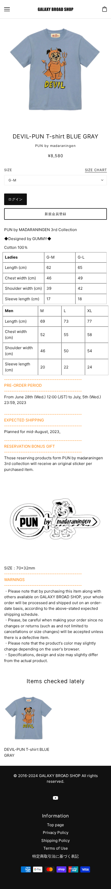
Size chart (96, 170)
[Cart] (104, 9)
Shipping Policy (55, 840)
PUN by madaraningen (55, 146)
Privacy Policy (55, 832)
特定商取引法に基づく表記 (55, 856)
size (8, 170)
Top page (55, 824)
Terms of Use (55, 848)
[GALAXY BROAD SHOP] (55, 8)
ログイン (15, 199)
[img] (55, 798)
